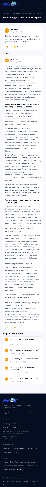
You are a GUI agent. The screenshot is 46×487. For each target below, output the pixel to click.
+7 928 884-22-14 (9, 427)
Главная (6, 13)
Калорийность (31, 466)
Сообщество (15, 13)
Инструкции (19, 462)
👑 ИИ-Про (21, 469)
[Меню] (42, 4)
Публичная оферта (10, 452)
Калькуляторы (19, 466)
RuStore (30, 413)
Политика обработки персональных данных (20, 448)
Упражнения (30, 462)
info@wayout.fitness (10, 424)
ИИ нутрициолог (9, 469)
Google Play (19, 413)
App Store (7, 413)
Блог (12, 462)
